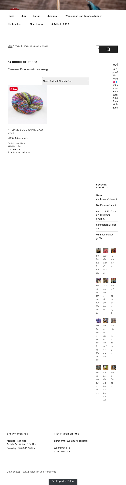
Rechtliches (14, 24)
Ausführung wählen (19, 152)
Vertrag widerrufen (63, 481)
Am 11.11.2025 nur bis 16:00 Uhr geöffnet (106, 215)
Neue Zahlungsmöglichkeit (106, 197)
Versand (16, 148)
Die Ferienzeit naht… (107, 205)
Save (15, 89)
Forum (36, 16)
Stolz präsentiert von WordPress (39, 471)
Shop (24, 16)
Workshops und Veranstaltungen (83, 16)
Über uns (52, 16)
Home (11, 16)
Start (10, 45)
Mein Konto (36, 24)
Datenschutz (13, 471)
